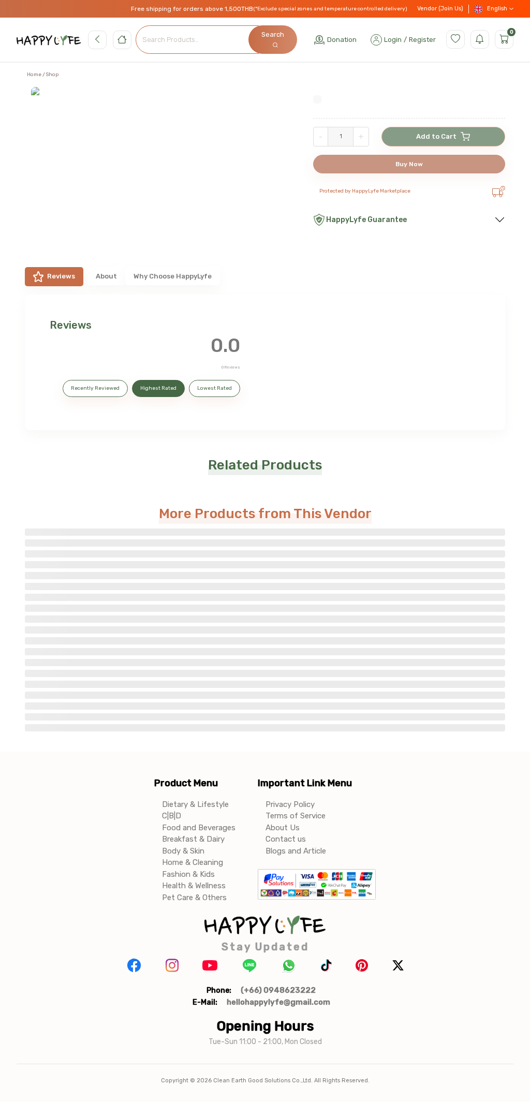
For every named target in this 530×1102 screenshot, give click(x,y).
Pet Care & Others (194, 897)
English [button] (497, 8)
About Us (283, 827)
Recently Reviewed (95, 388)
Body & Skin (183, 851)
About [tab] (106, 276)
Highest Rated (158, 388)
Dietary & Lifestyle (195, 804)
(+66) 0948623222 (278, 990)
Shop (52, 74)
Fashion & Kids (188, 874)
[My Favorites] (455, 39)
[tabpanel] (265, 362)
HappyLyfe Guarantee (366, 219)
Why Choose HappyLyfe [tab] (173, 276)
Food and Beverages (198, 827)
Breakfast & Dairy (193, 839)
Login (393, 39)
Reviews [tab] (61, 276)
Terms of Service (296, 815)
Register (422, 39)
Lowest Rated (214, 388)
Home (34, 74)
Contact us (286, 839)
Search (272, 34)
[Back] (97, 40)
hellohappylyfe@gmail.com (278, 1002)
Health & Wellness (194, 885)
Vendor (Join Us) (440, 8)
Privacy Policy (290, 804)
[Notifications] (479, 39)
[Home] (122, 40)
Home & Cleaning (192, 862)
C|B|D (171, 815)
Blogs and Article (296, 851)
